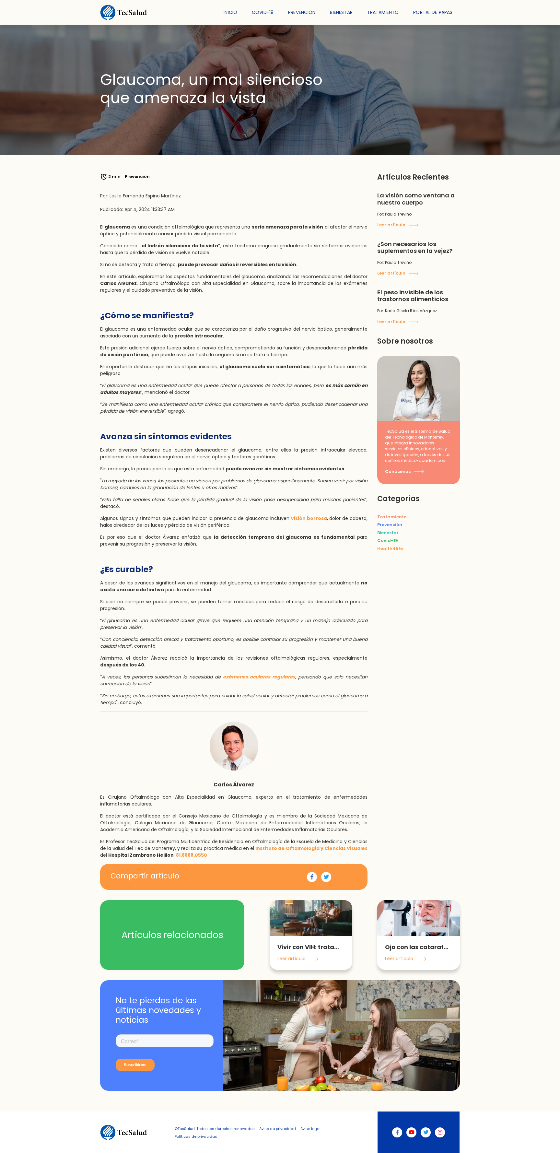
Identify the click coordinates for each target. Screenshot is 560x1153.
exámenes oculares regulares (259, 677)
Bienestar (341, 12)
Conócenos (398, 471)
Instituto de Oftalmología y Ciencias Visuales (311, 848)
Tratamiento (383, 12)
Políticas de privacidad (196, 1136)
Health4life (390, 549)
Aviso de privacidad (277, 1128)
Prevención (302, 12)
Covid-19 (263, 12)
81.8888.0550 (191, 855)
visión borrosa (309, 518)
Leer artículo (391, 225)
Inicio (230, 12)
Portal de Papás (432, 12)
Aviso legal (310, 1128)
